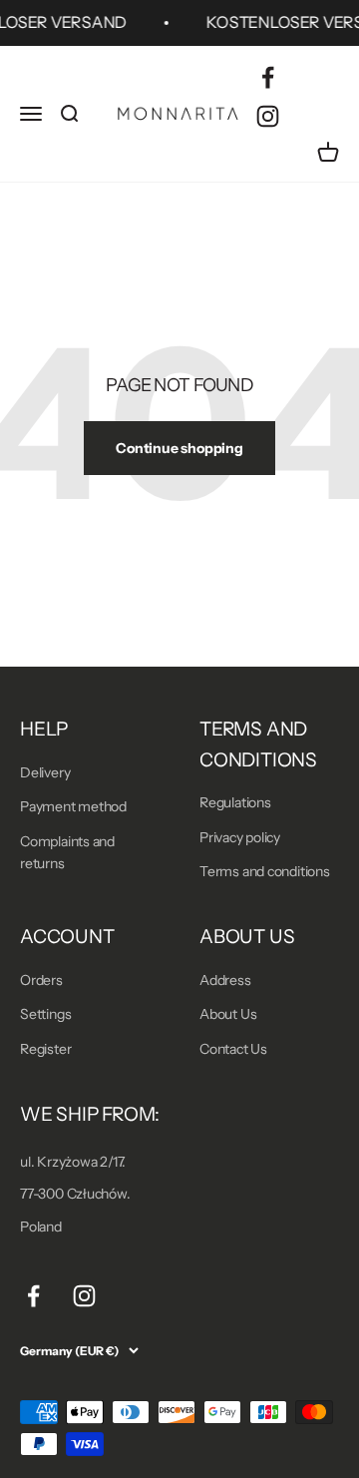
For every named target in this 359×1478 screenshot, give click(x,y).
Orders (41, 980)
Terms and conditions (264, 871)
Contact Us (233, 1049)
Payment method (73, 806)
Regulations (235, 802)
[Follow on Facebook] (267, 77)
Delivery (45, 772)
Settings (45, 1014)
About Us (227, 1014)
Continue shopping (179, 448)
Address (225, 980)
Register (45, 1049)
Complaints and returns (67, 852)
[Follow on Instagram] (267, 116)
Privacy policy (239, 837)
